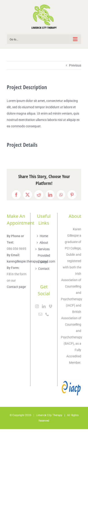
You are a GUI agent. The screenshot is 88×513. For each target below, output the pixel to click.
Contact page (16, 287)
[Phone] (47, 314)
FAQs (44, 262)
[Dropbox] (50, 306)
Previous (75, 65)
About (43, 242)
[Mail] (40, 314)
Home (44, 236)
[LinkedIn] (44, 306)
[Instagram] (37, 306)
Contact (43, 268)
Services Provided (44, 252)
